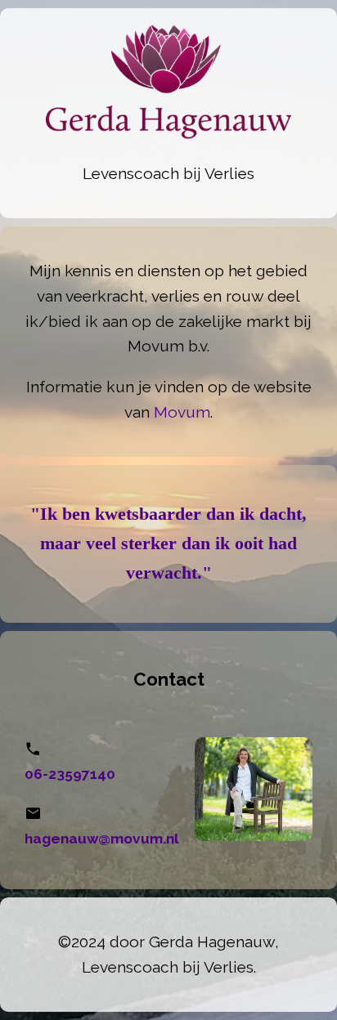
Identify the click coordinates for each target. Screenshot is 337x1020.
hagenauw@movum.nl (101, 838)
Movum (182, 412)
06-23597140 (70, 774)
